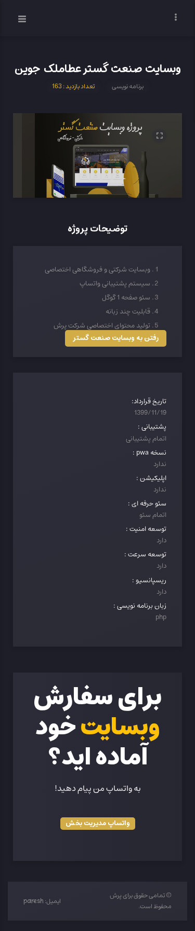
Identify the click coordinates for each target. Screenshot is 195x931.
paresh (33, 901)
